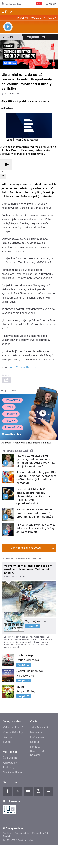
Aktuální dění (11, 37)
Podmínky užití (40, 833)
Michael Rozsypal (26, 367)
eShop (7, 741)
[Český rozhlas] (12, 4)
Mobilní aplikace (12, 772)
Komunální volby (13, 732)
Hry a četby (11, 400)
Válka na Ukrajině (13, 727)
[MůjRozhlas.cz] (6, 108)
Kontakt (35, 746)
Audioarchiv (38, 18)
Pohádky (10, 413)
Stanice (7, 737)
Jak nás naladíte (39, 727)
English (6, 836)
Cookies (7, 833)
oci (12, 367)
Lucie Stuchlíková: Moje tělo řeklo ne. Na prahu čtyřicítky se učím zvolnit (35, 528)
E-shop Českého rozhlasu (22, 558)
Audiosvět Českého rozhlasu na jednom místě (26, 442)
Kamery (52, 18)
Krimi (8, 406)
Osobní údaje (22, 833)
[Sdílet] (3, 176)
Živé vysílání (11, 427)
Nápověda (36, 732)
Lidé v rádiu (37, 737)
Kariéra (34, 741)
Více (47, 37)
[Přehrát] (6, 164)
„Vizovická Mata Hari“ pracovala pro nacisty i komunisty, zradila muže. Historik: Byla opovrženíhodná (33, 496)
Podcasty (8, 767)
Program (22, 18)
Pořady (9, 420)
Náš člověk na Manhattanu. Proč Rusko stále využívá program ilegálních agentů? (34, 513)
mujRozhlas (8, 390)
